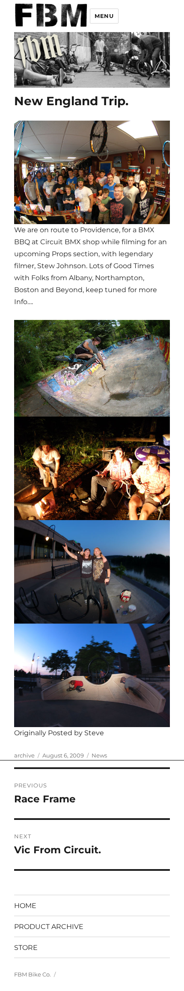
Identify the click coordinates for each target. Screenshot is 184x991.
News (99, 755)
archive (24, 755)
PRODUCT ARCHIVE (48, 927)
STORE (26, 948)
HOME (25, 906)
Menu (104, 15)
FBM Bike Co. (32, 974)
